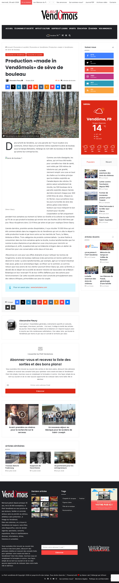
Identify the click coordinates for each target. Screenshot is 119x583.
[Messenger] (58, 87)
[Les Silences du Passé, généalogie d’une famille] (107, 270)
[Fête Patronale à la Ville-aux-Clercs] (91, 209)
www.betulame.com (39, 287)
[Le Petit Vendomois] (59, 14)
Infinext (103, 575)
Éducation (82, 28)
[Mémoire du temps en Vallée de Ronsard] (107, 246)
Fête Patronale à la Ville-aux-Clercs (106, 208)
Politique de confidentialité (99, 579)
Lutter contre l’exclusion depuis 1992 (105, 184)
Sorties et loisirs (59, 28)
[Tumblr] (24, 87)
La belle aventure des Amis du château (106, 173)
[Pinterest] (30, 87)
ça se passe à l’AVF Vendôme (91, 253)
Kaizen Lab (86, 575)
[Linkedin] (19, 87)
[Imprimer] (69, 87)
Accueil (9, 28)
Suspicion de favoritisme (35, 467)
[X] (13, 87)
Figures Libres (67, 502)
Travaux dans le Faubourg (12, 467)
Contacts (113, 2)
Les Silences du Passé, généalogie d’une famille (106, 280)
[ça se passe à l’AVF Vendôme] (91, 246)
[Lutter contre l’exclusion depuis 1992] (91, 185)
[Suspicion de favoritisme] (40, 458)
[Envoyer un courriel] (22, 80)
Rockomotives (67, 510)
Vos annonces (62, 2)
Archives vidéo (102, 2)
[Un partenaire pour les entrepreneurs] (64, 458)
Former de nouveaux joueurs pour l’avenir (104, 196)
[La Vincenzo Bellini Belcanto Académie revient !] (54, 515)
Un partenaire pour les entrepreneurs (63, 467)
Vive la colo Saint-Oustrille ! (106, 218)
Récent (109, 162)
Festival (81, 498)
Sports (72, 28)
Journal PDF (90, 2)
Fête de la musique (69, 506)
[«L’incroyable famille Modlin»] (35, 510)
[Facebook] (7, 87)
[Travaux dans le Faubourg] (15, 458)
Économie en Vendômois (39, 47)
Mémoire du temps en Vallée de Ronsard (105, 256)
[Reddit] (35, 87)
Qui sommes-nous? (76, 2)
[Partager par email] (63, 87)
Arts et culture (42, 28)
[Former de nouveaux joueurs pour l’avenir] (91, 196)
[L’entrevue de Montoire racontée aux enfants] (54, 504)
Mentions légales (81, 579)
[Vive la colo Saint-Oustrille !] (91, 220)
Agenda (93, 28)
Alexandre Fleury (15, 80)
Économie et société (24, 28)
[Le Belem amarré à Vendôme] (45, 515)
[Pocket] (52, 87)
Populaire (91, 162)
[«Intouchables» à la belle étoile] (35, 499)
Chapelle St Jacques (69, 498)
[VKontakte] (41, 87)
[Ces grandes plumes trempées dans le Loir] (45, 510)
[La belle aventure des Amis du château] (91, 173)
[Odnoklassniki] (46, 87)
